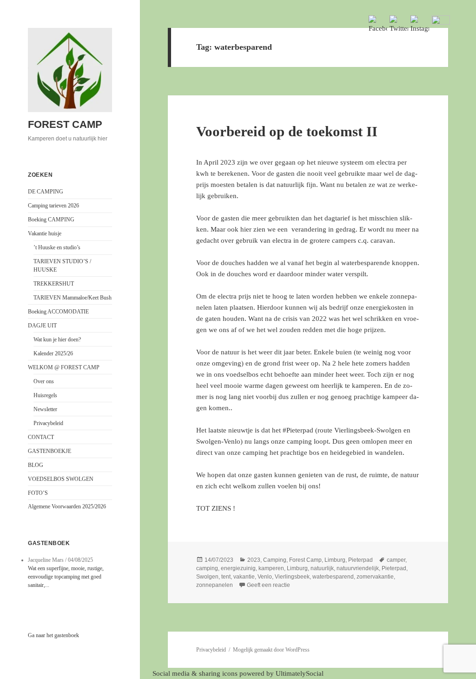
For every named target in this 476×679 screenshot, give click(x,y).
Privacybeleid (48, 423)
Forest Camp (305, 560)
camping (207, 568)
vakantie (244, 576)
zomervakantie (375, 576)
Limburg (334, 560)
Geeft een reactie (268, 585)
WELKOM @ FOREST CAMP (63, 367)
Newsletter (45, 409)
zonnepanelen (214, 585)
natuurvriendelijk (358, 568)
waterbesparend (333, 576)
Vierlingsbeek (292, 576)
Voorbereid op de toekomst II (286, 131)
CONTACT (41, 437)
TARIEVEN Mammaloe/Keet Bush (72, 297)
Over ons (43, 381)
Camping (274, 560)
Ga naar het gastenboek (53, 635)
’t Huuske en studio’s (56, 247)
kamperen (271, 568)
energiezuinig (238, 568)
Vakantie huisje (44, 233)
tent (226, 576)
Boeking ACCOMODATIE (58, 311)
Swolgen (207, 576)
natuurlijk (322, 568)
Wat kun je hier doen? (57, 339)
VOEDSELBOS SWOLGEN (60, 479)
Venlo (265, 576)
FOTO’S (38, 493)
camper (396, 560)
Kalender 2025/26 (53, 353)
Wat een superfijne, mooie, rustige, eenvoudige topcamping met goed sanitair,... (66, 576)
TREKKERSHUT (53, 283)
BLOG (35, 465)
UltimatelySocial (300, 673)
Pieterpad (360, 560)
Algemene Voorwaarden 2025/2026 (67, 506)
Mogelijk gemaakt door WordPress (271, 649)
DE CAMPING (45, 191)
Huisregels (45, 395)
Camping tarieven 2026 (53, 205)
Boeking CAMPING (51, 219)
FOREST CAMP (65, 124)
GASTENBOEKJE (49, 451)
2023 (253, 560)
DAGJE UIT (42, 325)
